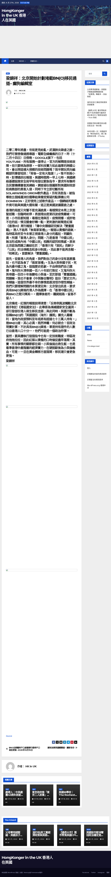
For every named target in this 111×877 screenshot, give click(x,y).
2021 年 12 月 (92, 250)
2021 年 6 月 (92, 284)
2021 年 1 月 (92, 313)
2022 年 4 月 (92, 227)
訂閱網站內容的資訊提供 (96, 374)
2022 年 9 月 (92, 198)
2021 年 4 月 (92, 295)
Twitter (93, 872)
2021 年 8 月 (92, 272)
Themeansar (35, 872)
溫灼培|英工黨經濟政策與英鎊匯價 (41, 835)
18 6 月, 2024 (12, 839)
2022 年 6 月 (92, 215)
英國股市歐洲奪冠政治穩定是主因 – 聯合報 (95, 835)
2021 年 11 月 (92, 255)
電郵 (108, 872)
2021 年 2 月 (92, 307)
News (22, 61)
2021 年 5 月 (92, 290)
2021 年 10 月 (92, 261)
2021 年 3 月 (92, 301)
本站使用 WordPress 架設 (10, 872)
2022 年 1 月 (92, 244)
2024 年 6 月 (92, 164)
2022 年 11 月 (92, 186)
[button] (103, 61)
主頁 (12, 61)
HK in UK (22, 91)
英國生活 (33, 61)
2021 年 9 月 (92, 267)
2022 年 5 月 (92, 221)
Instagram (101, 872)
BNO (8, 73)
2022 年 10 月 (92, 192)
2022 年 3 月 (92, 232)
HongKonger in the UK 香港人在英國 (14, 15)
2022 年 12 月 (92, 181)
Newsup (26, 872)
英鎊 (89, 352)
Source (9, 736)
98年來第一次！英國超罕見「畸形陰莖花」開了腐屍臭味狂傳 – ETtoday (97, 133)
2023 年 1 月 (92, 175)
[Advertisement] (55, 42)
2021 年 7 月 (92, 278)
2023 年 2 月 (92, 169)
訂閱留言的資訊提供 (95, 380)
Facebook (85, 872)
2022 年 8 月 (92, 204)
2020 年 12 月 (92, 318)
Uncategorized (93, 346)
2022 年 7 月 (92, 209)
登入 (89, 368)
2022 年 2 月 (92, 238)
